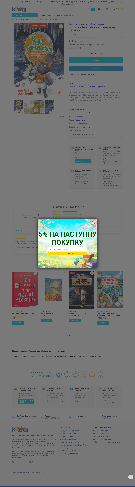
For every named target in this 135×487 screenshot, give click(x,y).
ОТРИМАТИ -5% (67, 254)
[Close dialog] (94, 221)
